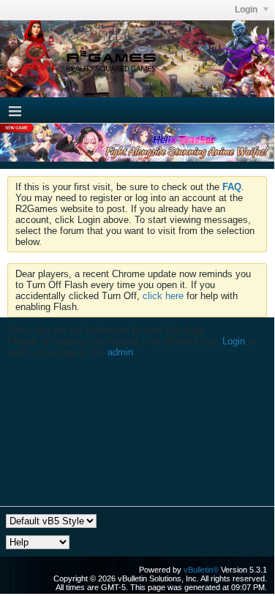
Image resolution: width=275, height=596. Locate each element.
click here (163, 295)
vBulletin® (201, 569)
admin (120, 352)
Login (247, 9)
